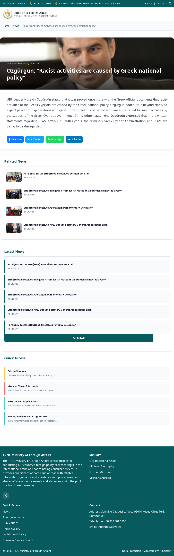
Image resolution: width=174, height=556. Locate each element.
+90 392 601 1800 (42, 3)
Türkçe (160, 3)
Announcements (13, 517)
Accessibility (151, 550)
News (16, 25)
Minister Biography (101, 466)
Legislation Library (14, 534)
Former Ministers (100, 472)
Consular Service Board (18, 540)
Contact (166, 550)
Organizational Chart (102, 461)
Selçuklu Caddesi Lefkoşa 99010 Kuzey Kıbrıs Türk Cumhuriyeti (90, 3)
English (148, 3)
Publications (11, 523)
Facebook (16, 139)
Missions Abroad (100, 478)
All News (79, 338)
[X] (170, 3)
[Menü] (167, 14)
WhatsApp (56, 139)
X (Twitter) (36, 139)
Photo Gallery (11, 529)
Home (6, 25)
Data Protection (131, 550)
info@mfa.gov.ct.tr (15, 3)
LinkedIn (76, 139)
